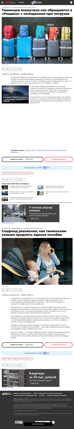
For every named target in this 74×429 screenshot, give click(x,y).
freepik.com (5, 286)
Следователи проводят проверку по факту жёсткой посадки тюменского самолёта (21, 198)
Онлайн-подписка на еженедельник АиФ (25, 395)
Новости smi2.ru (8, 223)
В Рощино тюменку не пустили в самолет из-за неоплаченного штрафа (22, 192)
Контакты (42, 395)
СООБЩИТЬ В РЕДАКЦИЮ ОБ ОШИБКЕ (56, 395)
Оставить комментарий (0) (58, 159)
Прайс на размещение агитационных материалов (47, 393)
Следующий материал (38, 424)
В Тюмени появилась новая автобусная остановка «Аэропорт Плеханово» (20, 186)
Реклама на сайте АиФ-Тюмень (22, 393)
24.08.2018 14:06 (6, 7)
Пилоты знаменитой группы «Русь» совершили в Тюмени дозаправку (55, 186)
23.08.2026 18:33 (6, 228)
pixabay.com (5, 65)
